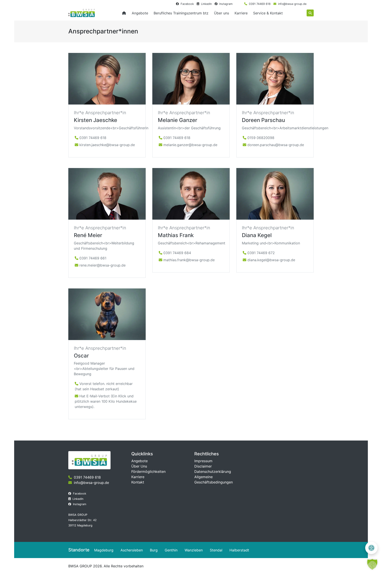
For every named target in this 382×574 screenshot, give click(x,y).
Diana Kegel (257, 235)
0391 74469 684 (177, 253)
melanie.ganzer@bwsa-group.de (190, 145)
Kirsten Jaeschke (95, 120)
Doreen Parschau (263, 120)
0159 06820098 (260, 137)
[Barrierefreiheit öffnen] (371, 548)
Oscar (81, 355)
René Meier (88, 235)
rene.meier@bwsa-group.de (102, 265)
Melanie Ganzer (177, 120)
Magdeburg (103, 550)
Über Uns (139, 466)
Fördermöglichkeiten (148, 471)
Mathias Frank (176, 235)
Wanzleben (194, 550)
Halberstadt (239, 550)
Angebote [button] (140, 13)
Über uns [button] (221, 13)
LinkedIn (206, 4)
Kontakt (137, 482)
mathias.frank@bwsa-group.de (189, 260)
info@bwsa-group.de (292, 4)
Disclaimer (203, 466)
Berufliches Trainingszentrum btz (181, 13)
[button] (372, 564)
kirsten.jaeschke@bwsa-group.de (107, 145)
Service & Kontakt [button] (268, 13)
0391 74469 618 (260, 4)
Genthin (171, 550)
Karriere (241, 13)
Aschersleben (131, 550)
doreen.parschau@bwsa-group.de (275, 145)
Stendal (216, 550)
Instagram (226, 4)
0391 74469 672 (261, 253)
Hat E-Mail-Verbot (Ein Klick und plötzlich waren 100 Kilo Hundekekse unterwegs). (106, 401)
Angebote (139, 461)
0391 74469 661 (92, 258)
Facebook (187, 4)
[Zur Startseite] (124, 13)
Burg (154, 550)
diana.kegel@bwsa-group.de (271, 260)
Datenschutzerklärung (212, 471)
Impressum (203, 461)
